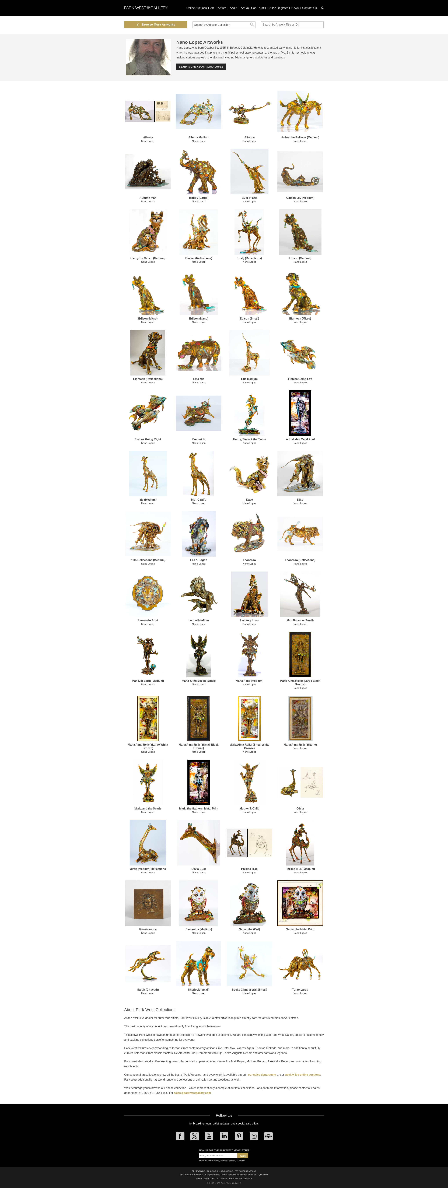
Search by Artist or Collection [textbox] (212, 24)
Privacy (248, 1179)
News (295, 8)
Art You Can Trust (252, 8)
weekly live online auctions (302, 1074)
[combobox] (223, 24)
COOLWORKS (212, 1171)
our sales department (262, 1074)
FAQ (206, 1179)
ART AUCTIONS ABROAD (245, 1171)
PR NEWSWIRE (198, 1171)
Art (212, 8)
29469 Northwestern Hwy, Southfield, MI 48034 (245, 1175)
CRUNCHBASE (226, 1171)
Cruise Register (277, 8)
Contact (214, 1179)
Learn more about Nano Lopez (201, 66)
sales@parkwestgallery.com (192, 1092)
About (233, 8)
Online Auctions (196, 8)
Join (243, 1156)
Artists (222, 8)
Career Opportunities (231, 1179)
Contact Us (309, 8)
